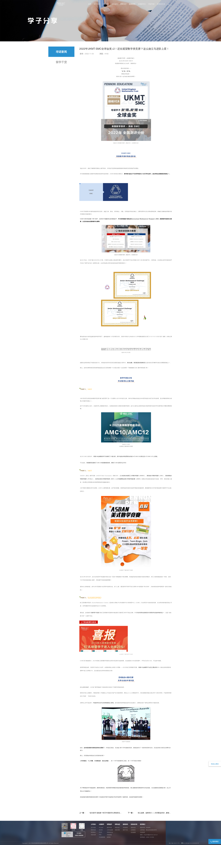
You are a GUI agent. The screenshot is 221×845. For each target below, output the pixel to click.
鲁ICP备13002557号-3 (175, 843)
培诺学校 (151, 4)
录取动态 (117, 827)
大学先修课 (110, 830)
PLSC (100, 832)
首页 (89, 4)
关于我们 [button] (97, 4)
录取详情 (117, 830)
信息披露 (133, 832)
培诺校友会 (110, 832)
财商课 (108, 837)
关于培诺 (93, 827)
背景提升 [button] (115, 4)
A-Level (101, 827)
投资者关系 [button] (161, 4)
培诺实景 (93, 835)
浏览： (102, 53)
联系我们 (93, 832)
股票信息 (133, 827)
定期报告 (133, 830)
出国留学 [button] (106, 4)
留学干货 (61, 62)
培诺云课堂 (215, 764)
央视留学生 (142, 4)
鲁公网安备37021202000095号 (191, 843)
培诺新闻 (61, 51)
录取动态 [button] (123, 4)
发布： (82, 53)
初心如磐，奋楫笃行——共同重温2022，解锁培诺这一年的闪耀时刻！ (154, 814)
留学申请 (109, 827)
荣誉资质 (93, 830)
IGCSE (101, 830)
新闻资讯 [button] (132, 4)
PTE (100, 835)
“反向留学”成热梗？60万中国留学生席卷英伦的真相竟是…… (105, 814)
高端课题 (109, 835)
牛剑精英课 (102, 837)
